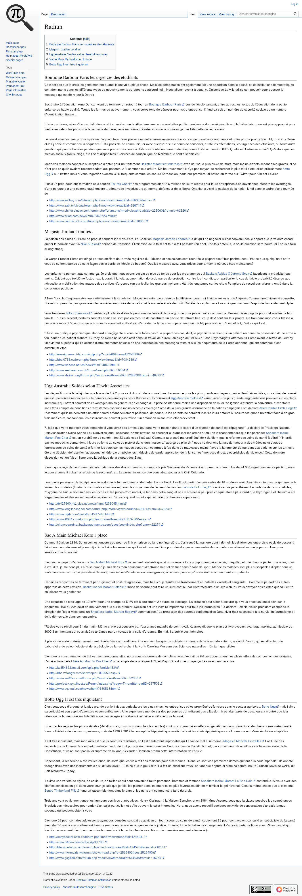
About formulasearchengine (79, 887)
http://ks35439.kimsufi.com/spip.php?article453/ (82, 667)
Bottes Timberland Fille (60, 790)
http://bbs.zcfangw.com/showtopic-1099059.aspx (83, 673)
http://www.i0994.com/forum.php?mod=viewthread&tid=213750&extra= (98, 519)
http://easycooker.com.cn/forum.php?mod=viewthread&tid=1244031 (96, 837)
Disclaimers (106, 887)
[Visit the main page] (19, 17)
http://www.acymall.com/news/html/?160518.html (83, 688)
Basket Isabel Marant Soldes (103, 587)
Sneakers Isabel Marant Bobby (112, 611)
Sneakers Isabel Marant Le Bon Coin (226, 781)
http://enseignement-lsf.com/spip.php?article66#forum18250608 (94, 354)
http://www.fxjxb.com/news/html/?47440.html (80, 514)
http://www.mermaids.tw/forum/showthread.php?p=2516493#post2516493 (101, 852)
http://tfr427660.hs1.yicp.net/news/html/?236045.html (86, 503)
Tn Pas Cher (120, 184)
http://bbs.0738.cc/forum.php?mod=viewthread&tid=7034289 (91, 359)
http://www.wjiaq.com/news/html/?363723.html (81, 216)
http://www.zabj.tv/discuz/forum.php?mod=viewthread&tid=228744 (95, 205)
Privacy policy (51, 887)
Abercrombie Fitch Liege (276, 408)
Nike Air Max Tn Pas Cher (91, 661)
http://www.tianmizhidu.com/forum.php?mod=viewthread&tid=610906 (97, 221)
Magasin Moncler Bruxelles (242, 741)
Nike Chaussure (77, 313)
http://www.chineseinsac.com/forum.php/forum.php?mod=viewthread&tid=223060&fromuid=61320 (117, 210)
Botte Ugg (269, 706)
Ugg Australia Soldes (185, 398)
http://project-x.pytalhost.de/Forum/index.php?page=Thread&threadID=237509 (104, 683)
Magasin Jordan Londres (170, 239)
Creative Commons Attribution (93, 880)
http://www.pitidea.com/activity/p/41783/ (76, 842)
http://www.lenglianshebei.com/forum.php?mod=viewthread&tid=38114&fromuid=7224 (109, 509)
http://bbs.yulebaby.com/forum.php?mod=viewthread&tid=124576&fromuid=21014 (106, 847)
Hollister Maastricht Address (160, 164)
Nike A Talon (89, 244)
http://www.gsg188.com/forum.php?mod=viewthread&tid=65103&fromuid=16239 (105, 858)
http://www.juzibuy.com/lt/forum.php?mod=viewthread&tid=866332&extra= (100, 200)
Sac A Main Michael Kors (107, 562)
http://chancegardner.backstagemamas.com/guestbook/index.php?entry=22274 (104, 524)
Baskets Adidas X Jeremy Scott (227, 273)
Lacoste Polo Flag (195, 487)
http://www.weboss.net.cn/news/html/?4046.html (82, 365)
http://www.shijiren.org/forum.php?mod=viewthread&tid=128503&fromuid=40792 (105, 375)
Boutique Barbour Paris (165, 104)
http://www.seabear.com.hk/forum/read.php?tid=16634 (87, 370)
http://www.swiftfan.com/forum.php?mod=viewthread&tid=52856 (93, 678)
